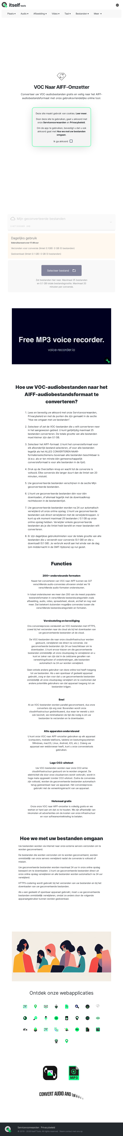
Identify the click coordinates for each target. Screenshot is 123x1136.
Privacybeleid (77, 122)
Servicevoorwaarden (54, 122)
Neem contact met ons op (71, 1131)
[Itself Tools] (61, 1081)
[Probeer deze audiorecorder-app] (61, 336)
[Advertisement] (61, 42)
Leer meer (81, 113)
